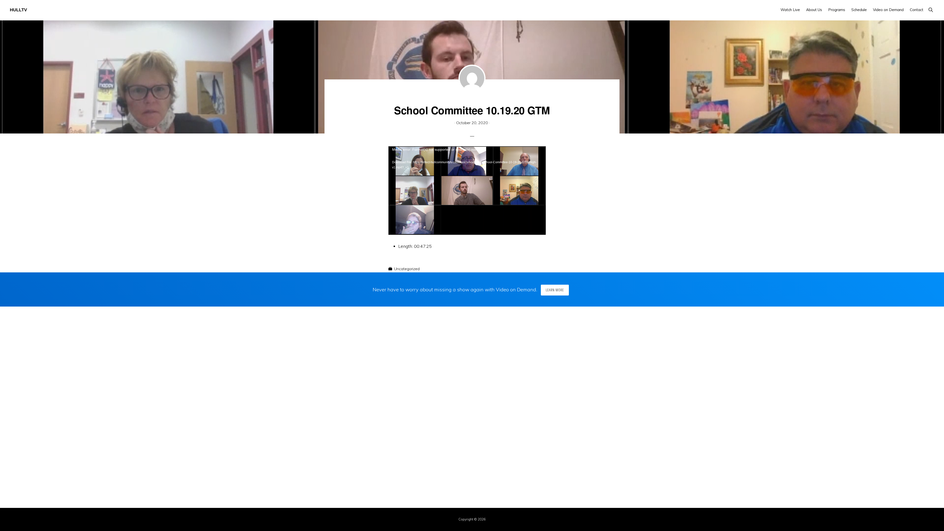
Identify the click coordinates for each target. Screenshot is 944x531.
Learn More (555, 290)
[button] (930, 9)
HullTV (18, 9)
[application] (467, 190)
